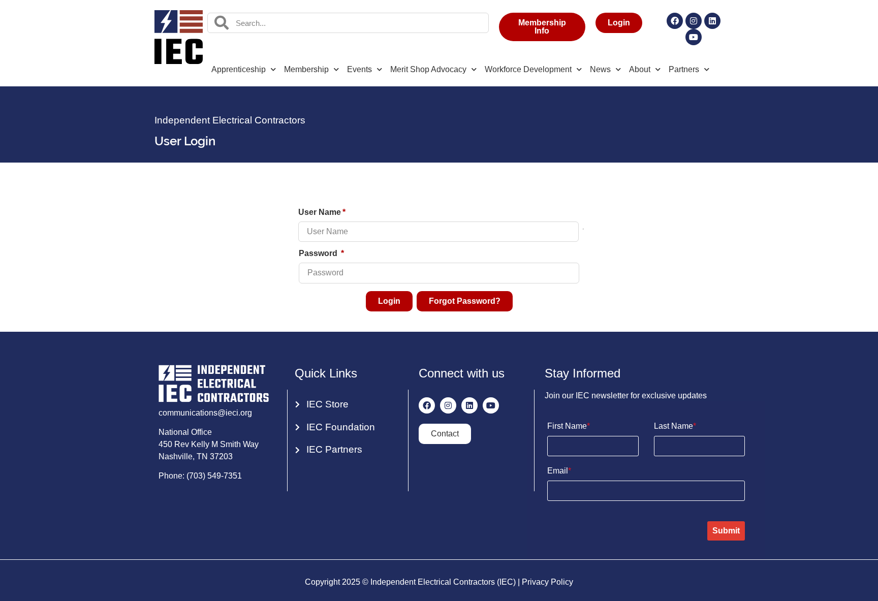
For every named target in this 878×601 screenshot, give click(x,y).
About (639, 69)
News (600, 69)
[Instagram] (693, 21)
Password (319, 253)
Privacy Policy (547, 582)
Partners (684, 69)
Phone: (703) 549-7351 (200, 475)
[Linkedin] (712, 21)
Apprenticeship (238, 69)
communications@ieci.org (205, 412)
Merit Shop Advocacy (428, 69)
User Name (319, 212)
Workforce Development (528, 69)
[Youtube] (693, 37)
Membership (306, 69)
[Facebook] (675, 21)
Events (359, 69)
